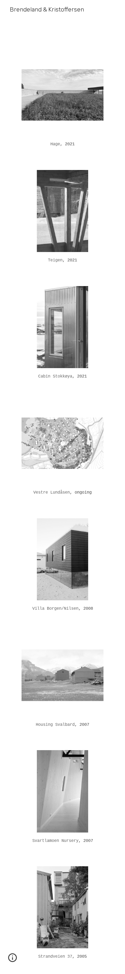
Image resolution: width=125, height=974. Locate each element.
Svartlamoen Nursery (55, 840)
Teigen (55, 260)
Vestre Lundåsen (51, 492)
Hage (55, 144)
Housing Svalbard (55, 724)
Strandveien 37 (55, 956)
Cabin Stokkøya (55, 376)
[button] (12, 960)
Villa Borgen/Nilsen (55, 608)
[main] (62, 144)
